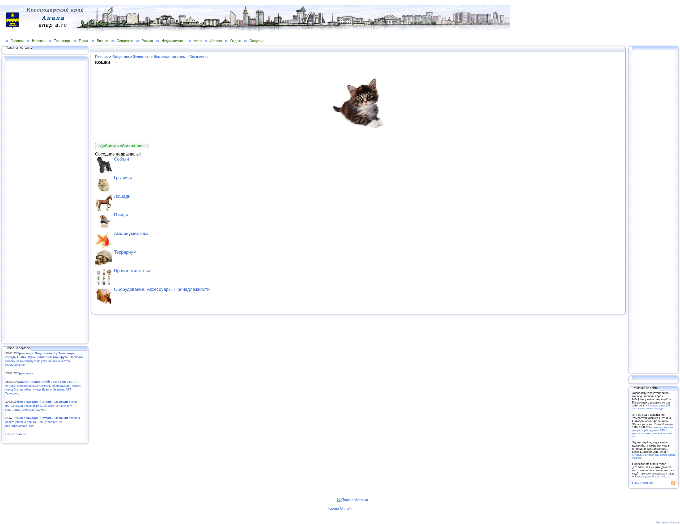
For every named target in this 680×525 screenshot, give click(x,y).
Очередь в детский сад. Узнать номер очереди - (651, 407)
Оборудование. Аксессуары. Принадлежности (162, 289)
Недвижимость (173, 41)
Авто (198, 41)
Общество (125, 41)
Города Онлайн (340, 508)
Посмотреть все (16, 434)
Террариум (125, 252)
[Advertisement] (45, 201)
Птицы (121, 214)
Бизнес (102, 41)
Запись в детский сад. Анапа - (652, 476)
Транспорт (62, 41)
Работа (147, 41)
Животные (141, 57)
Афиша (216, 41)
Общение (256, 41)
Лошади (122, 196)
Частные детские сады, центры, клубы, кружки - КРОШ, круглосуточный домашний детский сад (653, 432)
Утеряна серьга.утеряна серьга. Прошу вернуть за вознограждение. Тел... (42, 421)
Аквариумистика (131, 233)
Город (83, 41)
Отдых (235, 41)
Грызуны (123, 177)
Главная (17, 41)
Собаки (121, 159)
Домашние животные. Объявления (181, 57)
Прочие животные (132, 270)
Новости (38, 41)
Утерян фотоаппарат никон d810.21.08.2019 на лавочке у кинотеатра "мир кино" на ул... (41, 405)
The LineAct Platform (667, 522)
